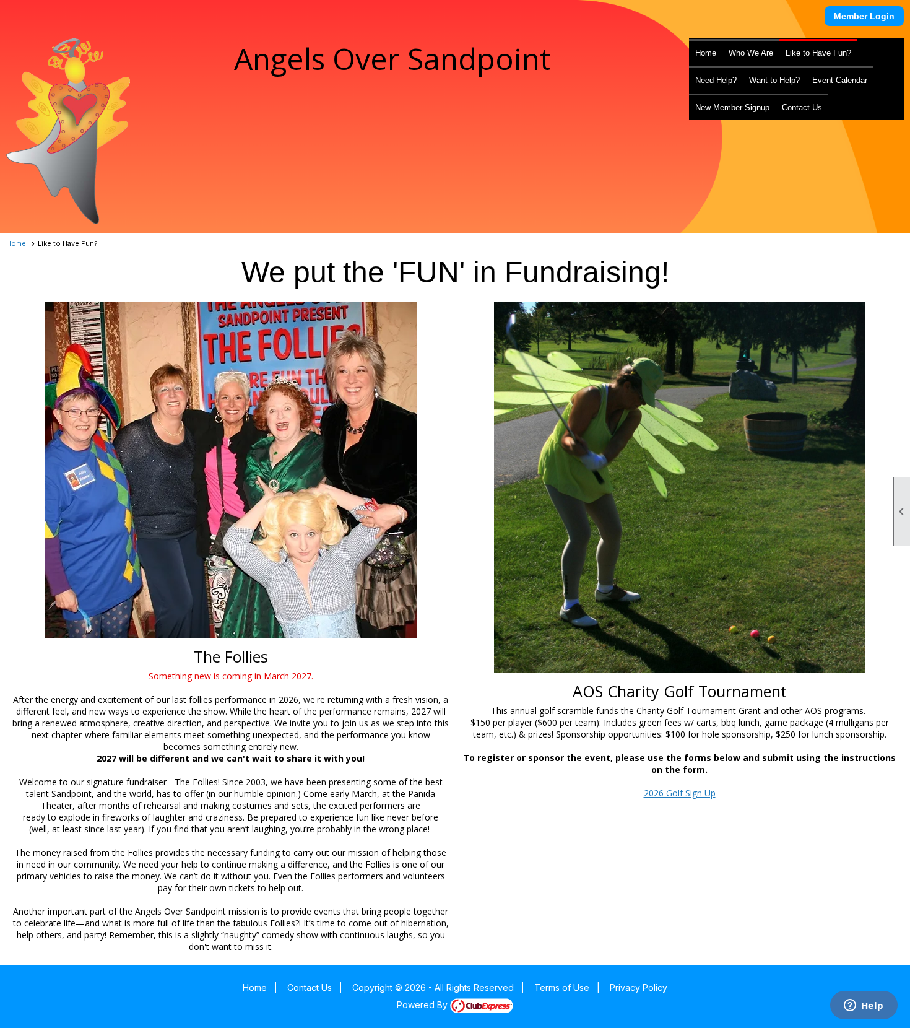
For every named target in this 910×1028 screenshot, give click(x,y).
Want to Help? (774, 80)
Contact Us (802, 107)
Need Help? (716, 80)
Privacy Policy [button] (638, 987)
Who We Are (751, 53)
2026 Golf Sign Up (680, 793)
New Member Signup (732, 107)
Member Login (864, 16)
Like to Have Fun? (818, 53)
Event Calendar (839, 80)
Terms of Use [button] (561, 987)
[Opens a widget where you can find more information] (864, 1006)
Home (705, 53)
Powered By (423, 1005)
